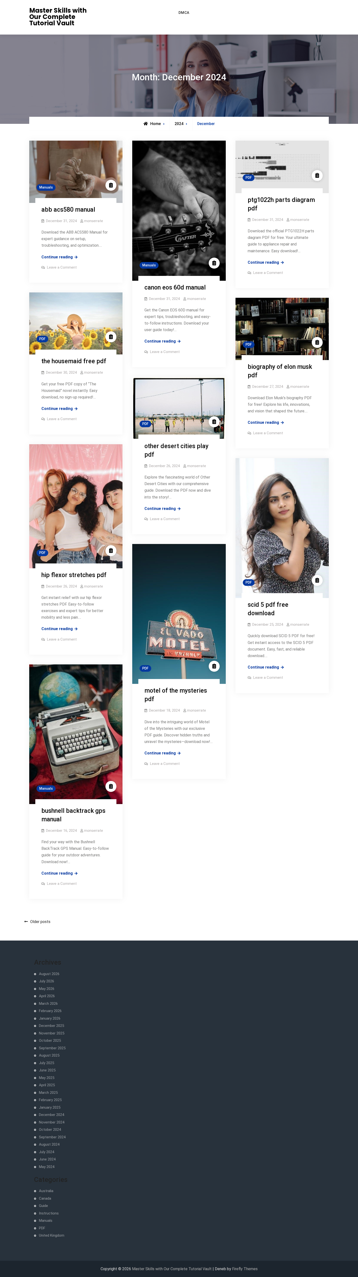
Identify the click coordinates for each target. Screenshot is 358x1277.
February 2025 (50, 1100)
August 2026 (49, 974)
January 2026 (49, 1018)
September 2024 (52, 1137)
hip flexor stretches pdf (73, 575)
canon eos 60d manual (175, 287)
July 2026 (46, 981)
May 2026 (46, 989)
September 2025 (52, 1048)
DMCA (184, 12)
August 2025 (49, 1055)
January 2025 (49, 1107)
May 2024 (46, 1167)
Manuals (46, 187)
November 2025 (51, 1033)
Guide (43, 1206)
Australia (46, 1191)
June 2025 (47, 1070)
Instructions (49, 1213)
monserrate (93, 221)
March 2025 (48, 1092)
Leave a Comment (62, 267)
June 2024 (47, 1159)
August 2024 (49, 1144)
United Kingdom (51, 1235)
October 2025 (50, 1040)
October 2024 (50, 1129)
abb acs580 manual (68, 209)
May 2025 (46, 1078)
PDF (248, 178)
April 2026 (47, 996)
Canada (45, 1198)
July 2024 (46, 1152)
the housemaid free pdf (73, 361)
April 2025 (47, 1085)
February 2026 (50, 1011)
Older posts (40, 921)
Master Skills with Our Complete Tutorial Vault (58, 16)
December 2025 (51, 1025)
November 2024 (51, 1122)
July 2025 (46, 1063)
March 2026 (48, 1003)
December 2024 (51, 1115)
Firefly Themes (245, 1269)
